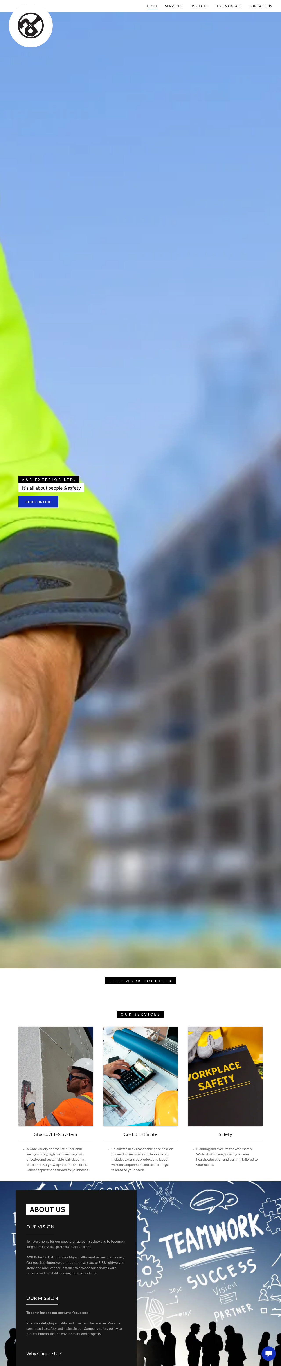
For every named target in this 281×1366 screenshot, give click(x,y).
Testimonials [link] (228, 6)
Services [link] (173, 6)
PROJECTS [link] (198, 6)
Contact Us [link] (260, 6)
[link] (31, 5)
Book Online (38, 502)
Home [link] (152, 6)
